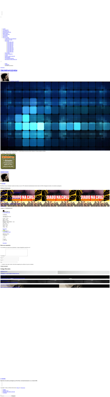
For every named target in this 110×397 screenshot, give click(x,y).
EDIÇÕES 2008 (10, 49)
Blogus (18, 387)
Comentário (2, 255)
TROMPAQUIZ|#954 (8, 70)
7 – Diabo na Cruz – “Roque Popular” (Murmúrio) (10, 198)
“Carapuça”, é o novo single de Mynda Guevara (9, 273)
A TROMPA (16, 4)
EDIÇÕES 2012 (10, 45)
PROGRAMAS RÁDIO (9, 58)
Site (1, 262)
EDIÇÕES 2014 (10, 43)
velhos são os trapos (4, 280)
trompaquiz (2, 67)
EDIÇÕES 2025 (10, 42)
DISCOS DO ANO (8, 39)
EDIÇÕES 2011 (10, 46)
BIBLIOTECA (5, 33)
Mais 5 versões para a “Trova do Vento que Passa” (10, 287)
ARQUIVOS (5, 36)
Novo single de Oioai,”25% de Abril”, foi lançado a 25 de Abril (12, 278)
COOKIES (5, 392)
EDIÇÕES (7, 40)
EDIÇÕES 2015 (10, 51)
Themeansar (23, 387)
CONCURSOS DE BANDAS (10, 38)
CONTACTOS (5, 390)
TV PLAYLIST (5, 30)
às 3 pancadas (2, 275)
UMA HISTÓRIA (6, 34)
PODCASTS (5, 35)
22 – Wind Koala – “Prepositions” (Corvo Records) (10, 203)
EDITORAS (7, 53)
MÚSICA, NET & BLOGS (10, 56)
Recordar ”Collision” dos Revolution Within (9, 282)
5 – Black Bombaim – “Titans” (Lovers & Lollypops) (10, 192)
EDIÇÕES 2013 (10, 44)
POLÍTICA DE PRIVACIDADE (9, 391)
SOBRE (4, 389)
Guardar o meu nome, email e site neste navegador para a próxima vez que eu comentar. (18, 264)
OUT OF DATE (6, 37)
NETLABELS (7, 57)
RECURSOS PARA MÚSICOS (11, 59)
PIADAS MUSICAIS (7, 32)
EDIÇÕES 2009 (10, 48)
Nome (1, 257)
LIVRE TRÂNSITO (9, 54)
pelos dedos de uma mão (4, 284)
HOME (4, 28)
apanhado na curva (3, 271)
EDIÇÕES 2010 (10, 47)
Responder (5, 228)
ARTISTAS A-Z (6, 31)
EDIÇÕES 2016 (10, 50)
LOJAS (6, 55)
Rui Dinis (12, 81)
